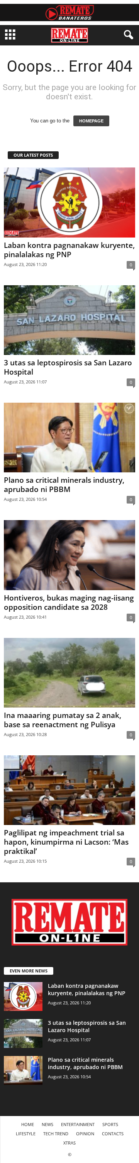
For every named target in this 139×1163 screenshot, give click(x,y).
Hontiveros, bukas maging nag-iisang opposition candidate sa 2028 (69, 602)
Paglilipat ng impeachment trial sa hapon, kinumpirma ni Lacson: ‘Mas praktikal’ (66, 842)
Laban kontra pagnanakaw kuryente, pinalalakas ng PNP (69, 249)
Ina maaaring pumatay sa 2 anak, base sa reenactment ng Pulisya (62, 720)
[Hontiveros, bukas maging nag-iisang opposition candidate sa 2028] (69, 555)
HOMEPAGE (91, 121)
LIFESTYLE (26, 1133)
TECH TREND (55, 1133)
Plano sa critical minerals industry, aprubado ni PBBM (64, 484)
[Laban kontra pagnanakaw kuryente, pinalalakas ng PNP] (69, 202)
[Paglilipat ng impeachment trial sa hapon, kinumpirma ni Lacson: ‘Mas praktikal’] (69, 790)
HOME (27, 1124)
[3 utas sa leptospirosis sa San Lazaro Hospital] (69, 320)
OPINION (85, 1133)
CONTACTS (113, 1133)
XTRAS (69, 1143)
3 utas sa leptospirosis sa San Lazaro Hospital (68, 367)
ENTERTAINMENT (78, 1124)
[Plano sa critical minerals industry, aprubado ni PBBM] (69, 437)
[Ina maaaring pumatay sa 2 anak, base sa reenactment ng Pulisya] (69, 673)
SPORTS (110, 1124)
